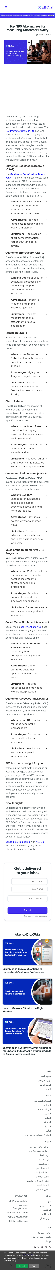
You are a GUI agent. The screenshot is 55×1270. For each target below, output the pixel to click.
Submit (27, 910)
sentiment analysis (31, 626)
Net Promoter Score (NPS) (19, 131)
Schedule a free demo (17, 841)
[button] (6, 7)
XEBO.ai (40, 841)
